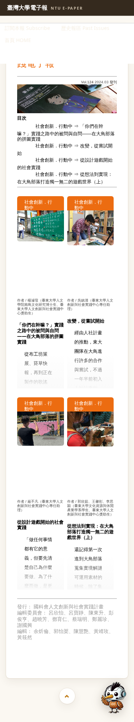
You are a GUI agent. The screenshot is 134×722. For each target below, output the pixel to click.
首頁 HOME (18, 40)
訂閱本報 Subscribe (27, 28)
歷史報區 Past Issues (85, 28)
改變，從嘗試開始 (65, 149)
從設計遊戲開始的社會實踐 (65, 164)
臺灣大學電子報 (45, 7)
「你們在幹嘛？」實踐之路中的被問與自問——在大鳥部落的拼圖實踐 (66, 133)
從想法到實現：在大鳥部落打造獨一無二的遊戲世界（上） (65, 178)
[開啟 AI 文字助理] (113, 697)
